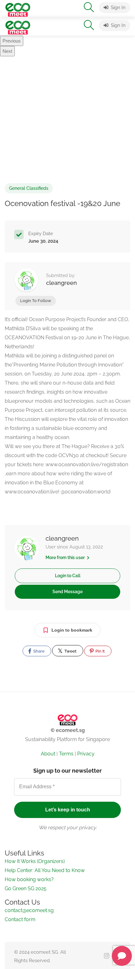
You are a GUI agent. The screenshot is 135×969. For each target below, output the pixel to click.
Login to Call (67, 575)
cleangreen (61, 283)
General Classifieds (28, 188)
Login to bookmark (71, 630)
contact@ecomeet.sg (29, 910)
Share (38, 651)
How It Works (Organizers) (35, 861)
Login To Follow (35, 300)
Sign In (118, 7)
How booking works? (29, 879)
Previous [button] (12, 40)
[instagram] (107, 956)
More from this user (66, 557)
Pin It (99, 651)
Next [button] (7, 51)
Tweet (70, 651)
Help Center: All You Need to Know (45, 870)
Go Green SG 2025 (25, 888)
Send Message (67, 591)
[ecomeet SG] (18, 9)
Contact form (20, 919)
